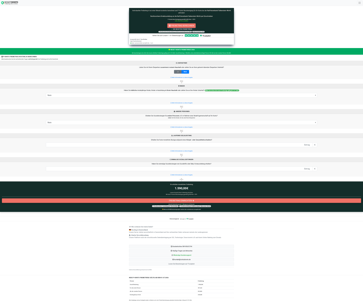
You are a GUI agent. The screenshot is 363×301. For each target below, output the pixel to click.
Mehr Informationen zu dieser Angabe (182, 77)
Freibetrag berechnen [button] (182, 25)
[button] (181, 255)
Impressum (145, 269)
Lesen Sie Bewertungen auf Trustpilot (181, 264)
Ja (178, 72)
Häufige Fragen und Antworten (182, 251)
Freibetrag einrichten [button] (180, 201)
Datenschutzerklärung (135, 269)
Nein (185, 72)
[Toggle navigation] (359, 3)
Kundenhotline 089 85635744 (182, 246)
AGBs (150, 269)
